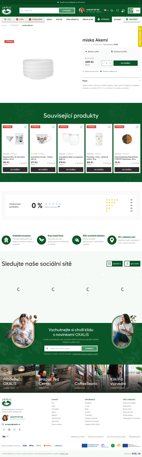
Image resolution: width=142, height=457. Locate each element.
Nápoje (54, 415)
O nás (87, 406)
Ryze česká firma (55, 235)
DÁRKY (49, 19)
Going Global (128, 415)
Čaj (53, 403)
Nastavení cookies (78, 436)
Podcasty (88, 415)
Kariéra (87, 412)
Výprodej (55, 421)
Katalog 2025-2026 (92, 424)
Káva (53, 406)
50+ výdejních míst (126, 237)
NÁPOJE (59, 19)
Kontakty (88, 403)
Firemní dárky (57, 424)
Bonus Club (127, 409)
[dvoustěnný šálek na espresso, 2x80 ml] (71, 137)
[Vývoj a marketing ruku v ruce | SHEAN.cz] (136, 454)
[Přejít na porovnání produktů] (112, 10)
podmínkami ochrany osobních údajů (85, 354)
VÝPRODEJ (14, 25)
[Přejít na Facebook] (4, 429)
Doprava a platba (129, 403)
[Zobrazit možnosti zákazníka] (123, 10)
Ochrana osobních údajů (116, 436)
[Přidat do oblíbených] (25, 127)
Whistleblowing (134, 436)
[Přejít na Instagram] (9, 429)
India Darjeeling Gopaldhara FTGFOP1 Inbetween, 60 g (126, 158)
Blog (86, 409)
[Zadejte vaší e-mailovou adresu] (71, 348)
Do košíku (125, 63)
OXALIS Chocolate (92, 421)
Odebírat (89, 348)
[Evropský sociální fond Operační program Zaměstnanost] (131, 446)
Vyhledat (66, 11)
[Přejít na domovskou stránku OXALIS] (7, 11)
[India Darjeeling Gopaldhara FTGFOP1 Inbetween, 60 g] (126, 137)
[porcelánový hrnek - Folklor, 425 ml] (43, 137)
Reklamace (127, 406)
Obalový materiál (91, 418)
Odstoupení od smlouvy (131, 418)
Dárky (54, 412)
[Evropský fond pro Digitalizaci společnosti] (95, 446)
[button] (3, 2)
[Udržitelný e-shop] (112, 446)
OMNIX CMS (64, 454)
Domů (4, 25)
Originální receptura (21, 235)
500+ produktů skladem (94, 235)
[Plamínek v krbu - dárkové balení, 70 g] (99, 137)
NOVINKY (117, 19)
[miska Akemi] (39, 67)
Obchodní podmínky (96, 436)
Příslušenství (56, 418)
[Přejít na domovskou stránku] (7, 402)
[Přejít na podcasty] (20, 429)
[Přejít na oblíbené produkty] (117, 10)
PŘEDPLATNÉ (88, 19)
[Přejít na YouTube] (14, 429)
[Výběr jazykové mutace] (106, 10)
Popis (85, 81)
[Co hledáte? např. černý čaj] (47, 10)
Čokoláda (55, 409)
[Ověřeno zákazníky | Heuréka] (119, 446)
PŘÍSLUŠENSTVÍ (72, 19)
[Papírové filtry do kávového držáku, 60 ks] (15, 137)
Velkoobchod (128, 412)
